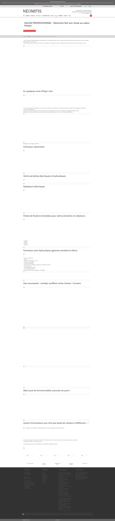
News (56, 15)
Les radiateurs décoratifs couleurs (64, 510)
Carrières (60, 15)
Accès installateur (27, 473)
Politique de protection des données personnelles (29, 482)
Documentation (46, 15)
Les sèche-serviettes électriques (64, 473)
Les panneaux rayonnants (63, 492)
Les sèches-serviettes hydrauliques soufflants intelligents (64, 504)
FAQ (69, 15)
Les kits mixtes (61, 475)
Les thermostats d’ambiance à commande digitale (63, 485)
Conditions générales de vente (29, 485)
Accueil (24, 36)
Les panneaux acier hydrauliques (64, 493)
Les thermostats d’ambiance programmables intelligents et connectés (63, 489)
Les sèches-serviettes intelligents (64, 498)
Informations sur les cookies (29, 484)
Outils (52, 15)
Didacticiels (44, 477)
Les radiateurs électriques (63, 491)
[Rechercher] (91, 16)
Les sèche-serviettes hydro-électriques (65, 474)
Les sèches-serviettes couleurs (64, 505)
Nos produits (44, 474)
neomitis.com (62, 1)
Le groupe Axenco (27, 488)
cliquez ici (79, 3)
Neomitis (28, 15)
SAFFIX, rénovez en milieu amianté (81, 476)
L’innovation (44, 478)
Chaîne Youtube (27, 487)
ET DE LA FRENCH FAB (86, 13)
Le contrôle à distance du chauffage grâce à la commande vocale (81, 473)
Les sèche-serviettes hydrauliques (64, 472)
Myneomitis (38, 15)
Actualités (29, 36)
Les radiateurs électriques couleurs (64, 506)
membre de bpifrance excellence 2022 (82, 12)
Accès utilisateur (27, 472)
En (91, 6)
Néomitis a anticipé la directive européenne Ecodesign (80, 475)
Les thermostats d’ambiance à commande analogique (63, 483)
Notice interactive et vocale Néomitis (81, 477)
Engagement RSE (27, 486)
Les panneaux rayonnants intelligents (65, 499)
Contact (66, 15)
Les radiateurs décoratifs (62, 478)
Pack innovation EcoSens (79, 478)
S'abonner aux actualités (30, 30)
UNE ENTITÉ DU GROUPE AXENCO (83, 10)
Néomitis (43, 473)
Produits (33, 15)
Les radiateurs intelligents (63, 500)
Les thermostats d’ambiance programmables (63, 481)
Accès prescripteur (27, 474)
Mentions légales (27, 480)
